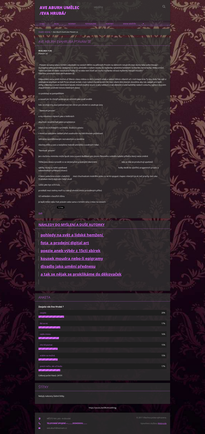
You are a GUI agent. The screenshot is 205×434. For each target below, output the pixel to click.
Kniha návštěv (129, 24)
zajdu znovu (45, 334)
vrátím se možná (47, 355)
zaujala (43, 312)
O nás (42, 24)
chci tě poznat (46, 345)
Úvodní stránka (44, 32)
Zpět (40, 213)
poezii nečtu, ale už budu (51, 366)
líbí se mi (44, 323)
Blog (56, 24)
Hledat (164, 7)
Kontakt (110, 24)
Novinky (72, 24)
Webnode (162, 423)
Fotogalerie (90, 24)
